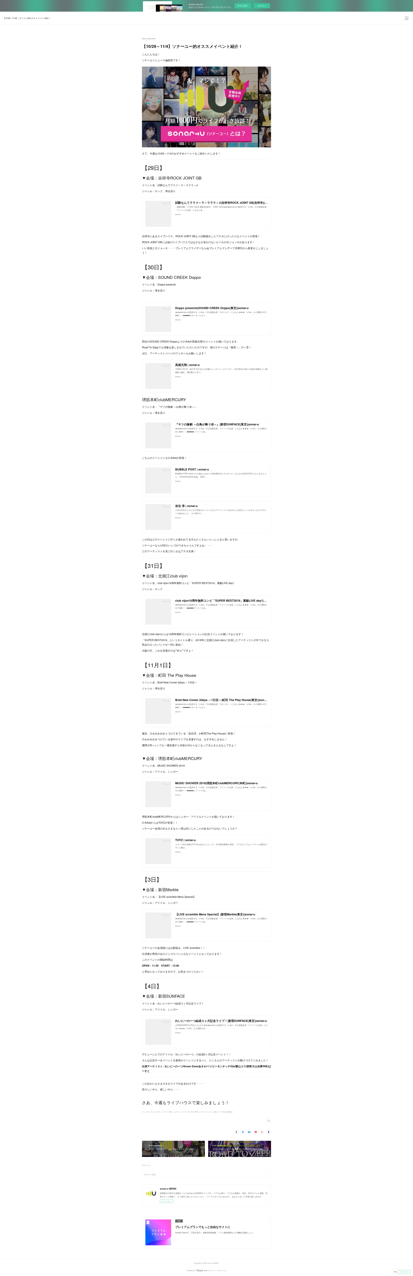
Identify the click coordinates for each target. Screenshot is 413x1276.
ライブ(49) (222, 1112)
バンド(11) (146, 1112)
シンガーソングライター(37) (183, 1112)
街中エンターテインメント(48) (206, 1112)
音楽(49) (230, 1112)
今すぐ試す (242, 5)
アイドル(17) (155, 1112)
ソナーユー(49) (166, 1112)
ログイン (262, 5)
